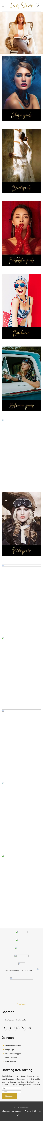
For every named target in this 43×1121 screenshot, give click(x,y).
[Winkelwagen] (37, 5)
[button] (3, 5)
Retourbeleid (10, 1062)
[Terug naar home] (21, 5)
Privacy (28, 1111)
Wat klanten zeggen (13, 1053)
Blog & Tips (9, 1049)
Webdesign (21, 1115)
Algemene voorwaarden (11, 1111)
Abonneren (9, 1096)
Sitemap (37, 1111)
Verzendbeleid (11, 1058)
